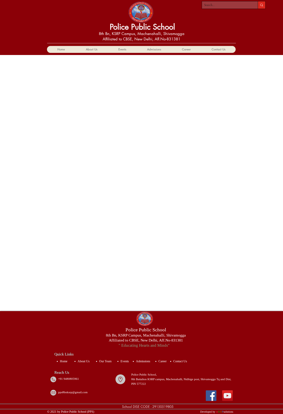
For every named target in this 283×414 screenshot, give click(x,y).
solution (228, 411)
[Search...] (261, 5)
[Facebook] (211, 395)
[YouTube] (227, 395)
